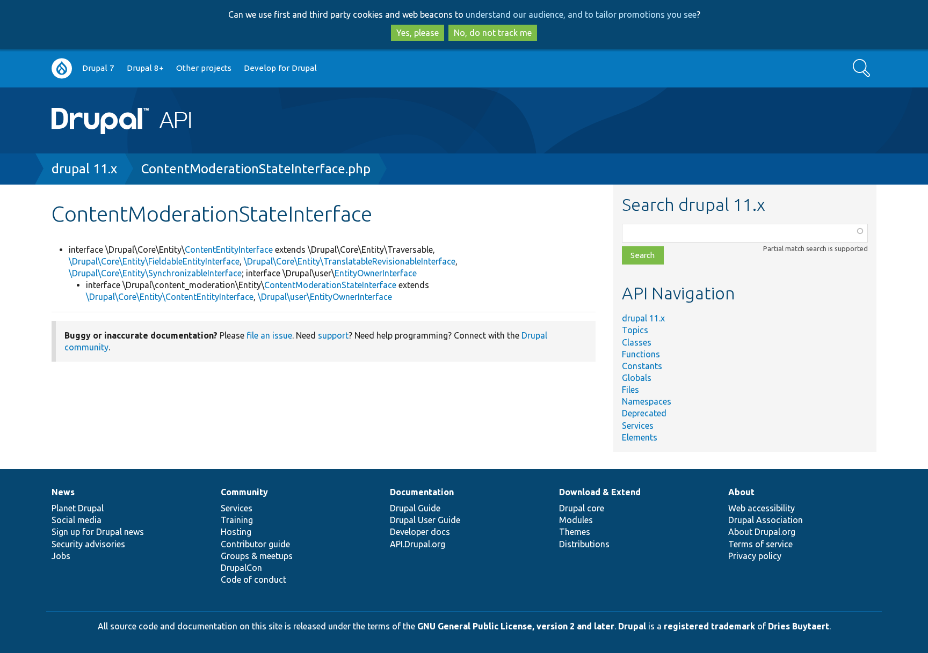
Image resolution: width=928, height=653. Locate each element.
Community (244, 492)
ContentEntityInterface (229, 249)
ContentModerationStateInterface (330, 285)
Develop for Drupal (280, 67)
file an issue (269, 335)
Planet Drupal (78, 508)
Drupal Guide (415, 508)
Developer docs (420, 532)
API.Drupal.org (417, 544)
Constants (642, 366)
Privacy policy (754, 556)
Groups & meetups (257, 556)
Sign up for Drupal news (98, 532)
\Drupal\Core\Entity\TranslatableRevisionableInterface (349, 261)
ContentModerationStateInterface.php (256, 169)
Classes (636, 342)
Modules (576, 520)
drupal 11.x (84, 169)
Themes (574, 532)
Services (638, 425)
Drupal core (581, 508)
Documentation (422, 492)
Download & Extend (600, 492)
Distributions (584, 544)
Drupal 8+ (145, 67)
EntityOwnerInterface (376, 273)
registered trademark (709, 626)
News (63, 492)
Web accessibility (761, 508)
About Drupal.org (761, 532)
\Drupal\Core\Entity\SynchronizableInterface (155, 273)
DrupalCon (241, 568)
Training (237, 520)
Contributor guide (255, 544)
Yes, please (417, 33)
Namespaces (646, 401)
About (741, 492)
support (333, 335)
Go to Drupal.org (62, 68)
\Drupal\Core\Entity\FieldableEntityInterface (154, 261)
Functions (641, 354)
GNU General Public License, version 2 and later (515, 626)
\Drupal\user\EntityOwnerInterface (325, 297)
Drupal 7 (98, 67)
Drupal (632, 626)
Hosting (236, 532)
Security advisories (88, 544)
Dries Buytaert (798, 626)
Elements (639, 437)
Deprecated (644, 413)
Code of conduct (253, 579)
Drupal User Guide (425, 520)
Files (630, 389)
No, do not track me (493, 33)
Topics (635, 330)
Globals (636, 378)
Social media (77, 520)
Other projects (203, 67)
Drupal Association (765, 520)
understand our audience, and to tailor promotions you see (581, 14)
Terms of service (760, 544)
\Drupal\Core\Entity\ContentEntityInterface (169, 297)
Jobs (61, 556)
